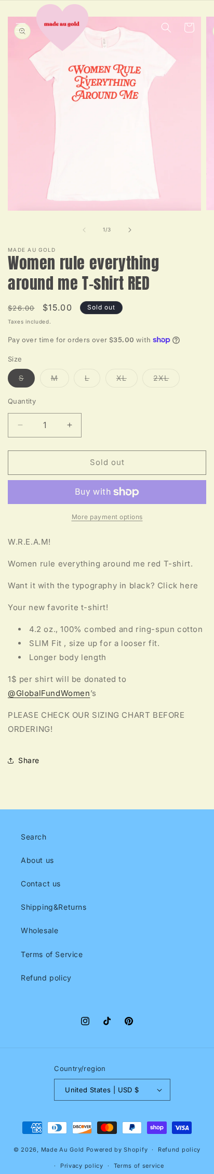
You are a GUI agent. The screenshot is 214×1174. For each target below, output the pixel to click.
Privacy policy (81, 1165)
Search (34, 836)
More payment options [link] (107, 517)
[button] (20, 27)
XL (127, 380)
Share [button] (28, 760)
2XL (166, 380)
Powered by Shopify (117, 1149)
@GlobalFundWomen (49, 693)
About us (37, 860)
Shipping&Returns (54, 906)
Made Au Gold (62, 1149)
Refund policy (46, 977)
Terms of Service (52, 954)
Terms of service (139, 1165)
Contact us (41, 883)
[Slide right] (129, 229)
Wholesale (39, 930)
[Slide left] (84, 229)
